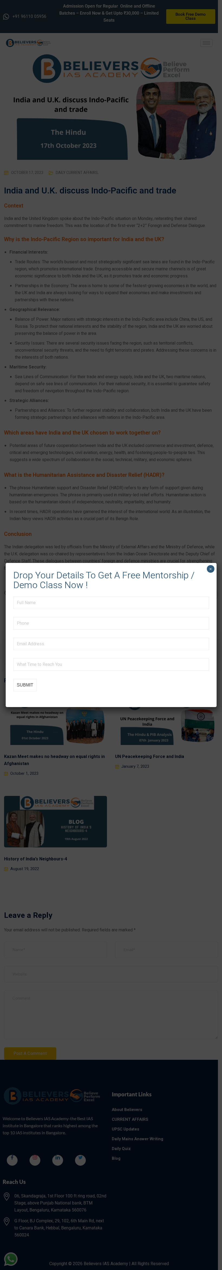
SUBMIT (25, 685)
